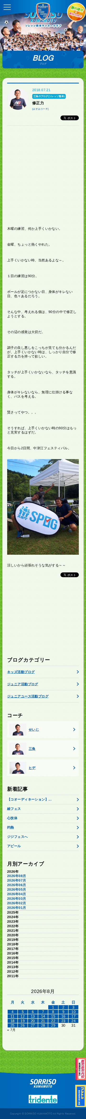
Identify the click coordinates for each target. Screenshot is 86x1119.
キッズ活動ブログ (21, 672)
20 (33, 1021)
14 (43, 1016)
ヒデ (32, 768)
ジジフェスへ (17, 837)
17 (73, 1016)
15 (53, 1016)
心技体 (12, 818)
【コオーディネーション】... (29, 799)
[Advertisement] (43, 176)
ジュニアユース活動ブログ (27, 696)
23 (63, 1021)
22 (53, 1021)
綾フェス (14, 809)
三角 (32, 749)
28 (43, 1025)
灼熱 (10, 827)
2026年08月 (16, 876)
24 (73, 1021)
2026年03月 (16, 898)
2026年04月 (16, 894)
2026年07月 (16, 880)
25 (13, 1025)
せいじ (34, 729)
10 (73, 1012)
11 (12, 1016)
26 (23, 1025)
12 (23, 1016)
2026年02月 (16, 903)
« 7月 (11, 1030)
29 (53, 1025)
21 (43, 1021)
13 (33, 1016)
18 (13, 1021)
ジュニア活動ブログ (22, 684)
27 (33, 1025)
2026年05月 (16, 889)
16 (63, 1016)
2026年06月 (16, 885)
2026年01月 (16, 908)
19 (23, 1021)
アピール (14, 846)
